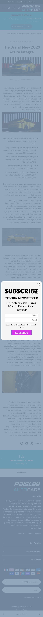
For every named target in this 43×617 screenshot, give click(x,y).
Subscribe (21, 332)
